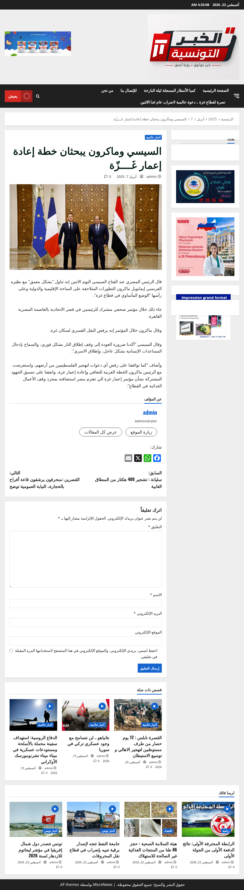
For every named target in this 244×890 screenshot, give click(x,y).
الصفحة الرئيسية (216, 90)
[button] (236, 96)
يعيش (12, 96)
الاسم (156, 594)
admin (152, 176)
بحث (230, 139)
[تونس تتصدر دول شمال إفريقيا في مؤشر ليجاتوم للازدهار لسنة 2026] (36, 819)
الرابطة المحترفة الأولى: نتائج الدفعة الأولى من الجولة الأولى (208, 849)
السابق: (128, 479)
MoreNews (102, 884)
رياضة (226, 831)
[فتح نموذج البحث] (38, 96)
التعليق (155, 526)
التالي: (45, 479)
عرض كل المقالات (100, 432)
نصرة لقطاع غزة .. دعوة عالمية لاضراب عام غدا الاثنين (182, 102)
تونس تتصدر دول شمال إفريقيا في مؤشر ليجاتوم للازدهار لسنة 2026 (40, 849)
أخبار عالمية (153, 137)
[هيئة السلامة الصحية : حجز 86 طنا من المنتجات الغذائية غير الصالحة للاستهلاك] (150, 819)
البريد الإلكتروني (148, 613)
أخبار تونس (108, 831)
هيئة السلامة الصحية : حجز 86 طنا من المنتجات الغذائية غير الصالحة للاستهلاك (152, 849)
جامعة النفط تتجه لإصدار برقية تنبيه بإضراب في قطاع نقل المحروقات (95, 849)
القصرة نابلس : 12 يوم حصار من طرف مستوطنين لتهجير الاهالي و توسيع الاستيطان (138, 746)
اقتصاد (168, 831)
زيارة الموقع (141, 432)
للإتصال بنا (129, 90)
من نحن (107, 90)
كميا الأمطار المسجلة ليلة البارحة (170, 90)
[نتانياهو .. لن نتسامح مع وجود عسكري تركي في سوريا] (86, 715)
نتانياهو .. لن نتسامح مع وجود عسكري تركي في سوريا (88, 743)
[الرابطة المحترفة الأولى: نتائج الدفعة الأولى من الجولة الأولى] (208, 819)
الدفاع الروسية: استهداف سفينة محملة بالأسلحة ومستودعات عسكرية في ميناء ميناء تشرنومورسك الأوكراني (35, 749)
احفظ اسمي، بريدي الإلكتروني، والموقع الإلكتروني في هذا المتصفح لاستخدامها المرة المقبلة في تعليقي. (86, 653)
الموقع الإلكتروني (148, 632)
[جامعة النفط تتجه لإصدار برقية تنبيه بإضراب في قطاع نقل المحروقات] (93, 819)
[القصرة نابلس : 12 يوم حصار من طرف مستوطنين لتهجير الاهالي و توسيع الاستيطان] (138, 715)
